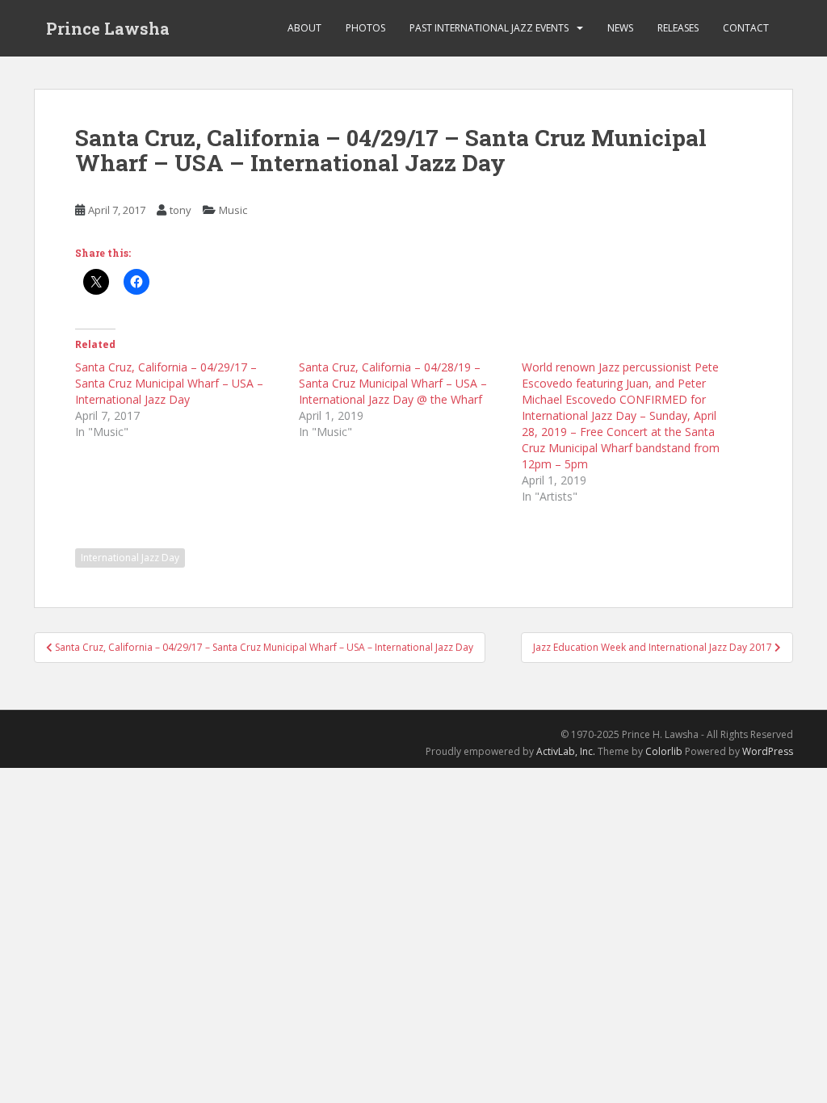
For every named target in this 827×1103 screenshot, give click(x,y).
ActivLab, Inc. (565, 751)
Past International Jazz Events (489, 28)
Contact (746, 28)
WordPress (767, 751)
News (620, 28)
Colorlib (663, 751)
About (304, 28)
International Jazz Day (130, 557)
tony (180, 210)
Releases (678, 28)
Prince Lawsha (108, 28)
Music (233, 210)
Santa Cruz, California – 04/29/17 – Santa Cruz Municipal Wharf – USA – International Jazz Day (169, 383)
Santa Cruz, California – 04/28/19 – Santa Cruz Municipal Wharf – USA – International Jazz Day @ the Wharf (393, 383)
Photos (365, 28)
